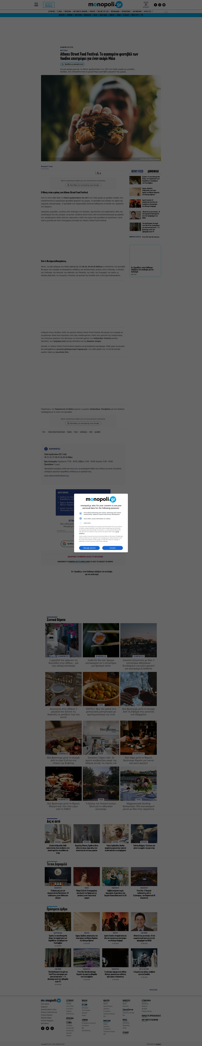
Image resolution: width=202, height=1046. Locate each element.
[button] (101, 523)
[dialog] (101, 523)
